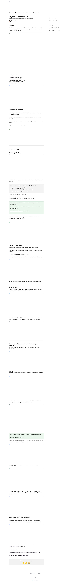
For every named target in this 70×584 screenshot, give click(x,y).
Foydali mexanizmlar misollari (25, 12)
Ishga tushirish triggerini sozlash (54, 30)
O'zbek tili (16, 12)
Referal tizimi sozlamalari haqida (16, 211)
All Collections (11, 12)
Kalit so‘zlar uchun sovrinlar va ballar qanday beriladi (18, 555)
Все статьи (59, 1)
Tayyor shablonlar (12, 78)
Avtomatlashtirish (12, 77)
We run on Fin (35, 580)
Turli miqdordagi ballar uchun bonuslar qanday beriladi (54, 28)
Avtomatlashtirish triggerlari (14, 546)
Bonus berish (51, 25)
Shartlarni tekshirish (52, 23)
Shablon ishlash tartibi (52, 18)
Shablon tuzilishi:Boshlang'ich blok (54, 21)
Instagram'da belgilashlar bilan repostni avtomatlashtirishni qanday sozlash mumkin (25, 552)
